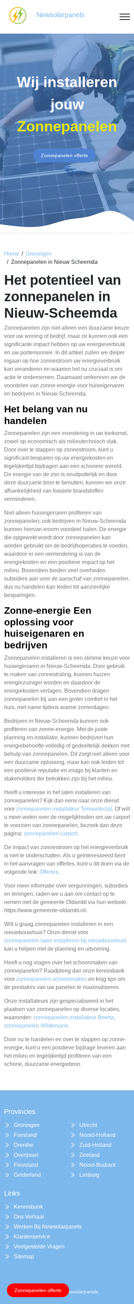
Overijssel (25, 1155)
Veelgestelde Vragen (38, 1246)
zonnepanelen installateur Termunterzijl (64, 809)
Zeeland (89, 1155)
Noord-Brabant (96, 1165)
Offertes (49, 872)
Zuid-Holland (94, 1145)
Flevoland (25, 1165)
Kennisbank (27, 1207)
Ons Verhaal (28, 1217)
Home (11, 254)
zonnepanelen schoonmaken (51, 979)
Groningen (39, 254)
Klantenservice (31, 1237)
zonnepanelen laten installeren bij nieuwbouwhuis (65, 940)
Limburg (88, 1175)
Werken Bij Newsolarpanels (47, 1227)
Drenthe (22, 1145)
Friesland (24, 1135)
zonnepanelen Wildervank (36, 1026)
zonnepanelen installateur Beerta (73, 1017)
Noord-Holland (96, 1135)
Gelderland (26, 1175)
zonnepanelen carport (50, 833)
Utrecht (87, 1125)
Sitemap (23, 1256)
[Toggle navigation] (125, 17)
